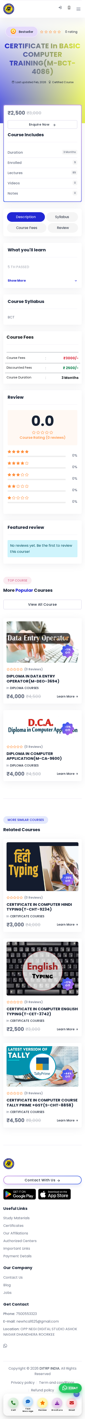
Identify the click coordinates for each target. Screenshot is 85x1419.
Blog (7, 1285)
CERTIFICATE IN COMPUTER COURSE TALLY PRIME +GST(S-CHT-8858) (42, 1102)
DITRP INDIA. (49, 1368)
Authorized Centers (20, 1240)
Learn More (66, 696)
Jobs (7, 1292)
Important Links (16, 1248)
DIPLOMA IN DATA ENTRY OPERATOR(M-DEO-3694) (33, 678)
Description (26, 216)
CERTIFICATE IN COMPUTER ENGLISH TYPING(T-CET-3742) (42, 1011)
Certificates (13, 1225)
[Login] (60, 9)
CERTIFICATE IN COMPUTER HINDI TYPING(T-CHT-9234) (39, 907)
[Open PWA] (69, 9)
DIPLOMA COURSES (24, 688)
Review (63, 227)
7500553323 (26, 1313)
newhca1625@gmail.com (37, 1321)
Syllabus (62, 216)
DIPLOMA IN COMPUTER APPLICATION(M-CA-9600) (34, 756)
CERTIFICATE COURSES (27, 916)
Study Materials (16, 1218)
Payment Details (17, 1256)
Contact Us (13, 1277)
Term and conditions (56, 1382)
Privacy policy (23, 1382)
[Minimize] (76, 1394)
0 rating (71, 32)
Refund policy (42, 1390)
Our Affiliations (15, 1233)
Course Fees (26, 227)
